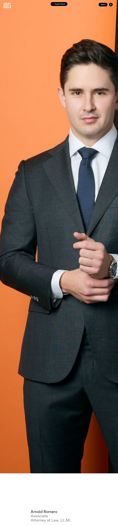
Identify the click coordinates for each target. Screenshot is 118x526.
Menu (103, 5)
